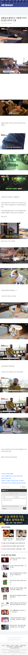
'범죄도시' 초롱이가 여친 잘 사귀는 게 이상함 (12, 480)
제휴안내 (8, 645)
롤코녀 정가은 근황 (6, 478)
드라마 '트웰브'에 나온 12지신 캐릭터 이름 (12, 476)
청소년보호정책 (9, 646)
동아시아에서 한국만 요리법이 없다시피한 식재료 (13, 483)
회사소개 (3, 645)
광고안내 (12, 645)
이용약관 (16, 645)
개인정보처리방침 (23, 645)
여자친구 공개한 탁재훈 (7, 473)
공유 (8, 487)
